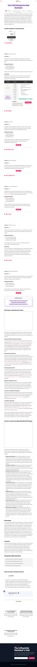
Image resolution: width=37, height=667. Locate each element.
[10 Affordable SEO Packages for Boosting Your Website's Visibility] (26, 606)
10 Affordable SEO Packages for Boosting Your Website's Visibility (26, 611)
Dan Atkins (9, 10)
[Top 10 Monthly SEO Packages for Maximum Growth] (11, 625)
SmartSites (9, 43)
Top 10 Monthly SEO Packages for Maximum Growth (10, 631)
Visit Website (28, 102)
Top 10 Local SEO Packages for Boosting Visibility (11, 611)
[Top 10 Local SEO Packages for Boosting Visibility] (11, 606)
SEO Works (9, 260)
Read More (18, 170)
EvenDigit (8, 111)
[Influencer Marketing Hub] (18, 1)
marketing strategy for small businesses (15, 396)
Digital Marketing (29, 10)
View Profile (28, 104)
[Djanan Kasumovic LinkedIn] (18, 593)
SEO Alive (8, 214)
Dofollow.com (10, 149)
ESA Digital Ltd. (10, 175)
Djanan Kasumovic (13, 593)
